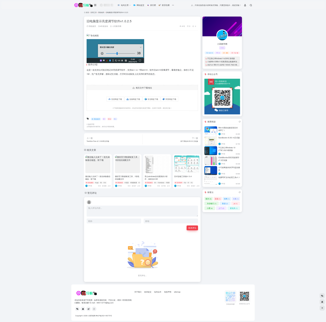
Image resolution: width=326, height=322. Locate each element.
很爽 (227, 198)
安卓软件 (179, 183)
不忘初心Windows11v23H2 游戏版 (221, 58)
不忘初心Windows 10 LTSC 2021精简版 (226, 148)
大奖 (236, 198)
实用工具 (94, 12)
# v (192, 183)
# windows (161, 183)
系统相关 (101, 12)
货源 (218, 198)
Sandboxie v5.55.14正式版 (229, 137)
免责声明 (167, 292)
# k (155, 183)
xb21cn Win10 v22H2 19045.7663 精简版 (224, 64)
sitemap (177, 292)
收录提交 (147, 292)
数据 (225, 203)
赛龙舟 (234, 208)
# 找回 (127, 183)
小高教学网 (116, 26)
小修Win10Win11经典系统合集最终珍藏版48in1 (226, 61)
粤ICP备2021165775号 (104, 315)
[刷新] (240, 121)
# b (101, 183)
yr (235, 203)
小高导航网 (92, 315)
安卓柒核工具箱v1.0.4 (183, 176)
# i (104, 119)
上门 (221, 208)
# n (115, 119)
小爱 (210, 208)
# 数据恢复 (133, 183)
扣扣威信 (90, 183)
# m (109, 119)
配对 (209, 198)
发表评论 (192, 227)
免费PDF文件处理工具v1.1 (229, 177)
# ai (185, 183)
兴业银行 (211, 203)
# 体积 (168, 183)
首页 (87, 12)
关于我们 (137, 292)
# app (96, 183)
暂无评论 (92, 192)
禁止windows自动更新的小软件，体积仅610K (156, 177)
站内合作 (157, 292)
